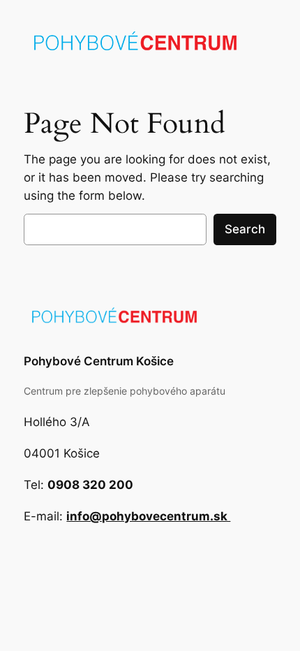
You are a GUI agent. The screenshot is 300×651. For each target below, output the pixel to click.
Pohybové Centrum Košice (99, 361)
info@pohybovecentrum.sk (148, 516)
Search (245, 229)
